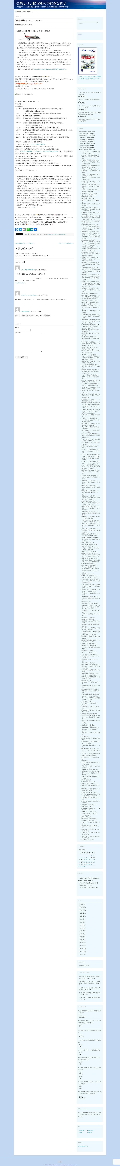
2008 (83, 948)
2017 (82, 922)
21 (86, 862)
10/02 (80, 1096)
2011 (83, 940)
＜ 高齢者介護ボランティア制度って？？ (25, 243)
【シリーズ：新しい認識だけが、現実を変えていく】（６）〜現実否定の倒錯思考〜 (91, 395)
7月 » (83, 866)
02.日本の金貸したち (85, 133)
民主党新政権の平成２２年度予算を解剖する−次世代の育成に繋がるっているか (91, 477)
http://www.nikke (20, 283)
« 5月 (79, 866)
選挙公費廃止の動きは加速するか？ (91, 788)
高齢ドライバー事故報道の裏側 (90, 293)
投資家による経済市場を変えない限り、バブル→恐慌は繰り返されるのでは (91, 717)
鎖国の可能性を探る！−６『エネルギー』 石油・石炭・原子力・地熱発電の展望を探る (91, 581)
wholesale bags (25, 311)
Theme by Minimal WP (72, 1164)
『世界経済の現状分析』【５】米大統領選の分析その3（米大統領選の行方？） (91, 338)
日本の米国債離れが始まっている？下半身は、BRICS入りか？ (89, 1059)
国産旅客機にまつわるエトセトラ (90, 727)
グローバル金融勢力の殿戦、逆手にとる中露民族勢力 (89, 1068)
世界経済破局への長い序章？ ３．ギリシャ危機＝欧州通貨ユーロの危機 (91, 525)
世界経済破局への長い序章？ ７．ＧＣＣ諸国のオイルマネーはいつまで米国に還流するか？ (91, 497)
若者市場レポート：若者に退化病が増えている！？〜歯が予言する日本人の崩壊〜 (91, 773)
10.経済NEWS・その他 (53, 234)
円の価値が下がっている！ (88, 198)
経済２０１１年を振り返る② (89, 354)
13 (84, 860)
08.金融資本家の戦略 (85, 145)
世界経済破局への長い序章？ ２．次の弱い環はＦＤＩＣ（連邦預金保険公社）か (91, 530)
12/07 (80, 1052)
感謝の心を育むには (84, 965)
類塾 (81, 1132)
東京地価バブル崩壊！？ (88, 650)
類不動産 (90, 1130)
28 (86, 864)
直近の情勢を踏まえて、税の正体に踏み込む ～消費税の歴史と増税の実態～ (91, 186)
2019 (83, 916)
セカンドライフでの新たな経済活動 (91, 753)
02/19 (80, 1025)
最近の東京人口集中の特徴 (88, 617)
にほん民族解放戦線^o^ (28, 269)
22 (89, 862)
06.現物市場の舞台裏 (85, 141)
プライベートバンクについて (89, 652)
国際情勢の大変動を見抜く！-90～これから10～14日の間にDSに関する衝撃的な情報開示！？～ (91, 253)
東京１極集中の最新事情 (88, 619)
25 (79, 864)
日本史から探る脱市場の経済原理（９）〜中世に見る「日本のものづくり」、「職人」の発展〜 (91, 326)
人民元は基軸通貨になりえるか (90, 207)
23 (91, 862)
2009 (83, 945)
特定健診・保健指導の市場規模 (90, 713)
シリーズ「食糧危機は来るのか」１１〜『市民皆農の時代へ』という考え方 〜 (91, 366)
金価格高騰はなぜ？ (87, 196)
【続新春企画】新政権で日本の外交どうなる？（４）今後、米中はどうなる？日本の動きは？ (91, 321)
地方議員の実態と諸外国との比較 (90, 689)
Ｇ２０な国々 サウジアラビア (90, 551)
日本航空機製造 (40, 144)
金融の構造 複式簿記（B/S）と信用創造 (89, 119)
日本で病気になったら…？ (88, 781)
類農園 (90, 1132)
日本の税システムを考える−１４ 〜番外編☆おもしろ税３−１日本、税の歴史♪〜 (90, 420)
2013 (83, 934)
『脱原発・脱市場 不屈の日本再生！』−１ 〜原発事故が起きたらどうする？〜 (90, 371)
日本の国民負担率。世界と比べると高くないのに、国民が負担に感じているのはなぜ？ (91, 162)
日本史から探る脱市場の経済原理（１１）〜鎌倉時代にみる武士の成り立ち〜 (91, 316)
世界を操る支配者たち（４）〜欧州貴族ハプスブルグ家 (89, 1012)
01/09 (80, 1035)
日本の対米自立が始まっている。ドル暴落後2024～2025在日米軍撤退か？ (89, 1021)
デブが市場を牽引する (87, 724)
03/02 (80, 1015)
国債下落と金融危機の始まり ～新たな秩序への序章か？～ (89, 1083)
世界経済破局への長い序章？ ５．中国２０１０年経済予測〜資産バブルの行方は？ (91, 508)
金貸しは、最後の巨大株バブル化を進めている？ (90, 100)
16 (91, 860)
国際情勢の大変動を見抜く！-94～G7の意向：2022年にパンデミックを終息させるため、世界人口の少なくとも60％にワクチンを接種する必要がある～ (91, 235)
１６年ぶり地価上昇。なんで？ (90, 792)
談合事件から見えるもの (88, 839)
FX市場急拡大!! (85, 736)
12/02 (80, 1062)
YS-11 (32, 144)
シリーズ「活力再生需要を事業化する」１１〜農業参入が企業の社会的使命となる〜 (91, 435)
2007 (83, 951)
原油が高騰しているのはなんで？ (90, 300)
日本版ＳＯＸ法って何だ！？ (89, 804)
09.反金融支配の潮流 (85, 147)
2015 (82, 928)
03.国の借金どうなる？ (86, 135)
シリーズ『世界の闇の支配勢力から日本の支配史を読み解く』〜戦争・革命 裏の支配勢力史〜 (91, 357)
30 (91, 864)
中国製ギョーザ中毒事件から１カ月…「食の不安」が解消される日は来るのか (91, 647)
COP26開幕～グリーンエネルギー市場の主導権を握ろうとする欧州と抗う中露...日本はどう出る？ (91, 217)
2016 (82, 925)
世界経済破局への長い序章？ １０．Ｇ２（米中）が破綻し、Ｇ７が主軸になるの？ (91, 482)
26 (81, 864)
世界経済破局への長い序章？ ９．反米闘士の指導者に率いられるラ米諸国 (91, 487)
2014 (82, 931)
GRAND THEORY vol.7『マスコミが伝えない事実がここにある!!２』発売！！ (90, 570)
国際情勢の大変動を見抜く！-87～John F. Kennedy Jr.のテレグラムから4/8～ (91, 264)
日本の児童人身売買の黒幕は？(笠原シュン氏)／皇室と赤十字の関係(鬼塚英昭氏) (90, 1092)
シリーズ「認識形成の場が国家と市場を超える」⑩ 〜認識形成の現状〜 (91, 376)
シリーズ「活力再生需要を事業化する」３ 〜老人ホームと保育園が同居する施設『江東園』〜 (91, 466)
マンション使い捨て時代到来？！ (90, 818)
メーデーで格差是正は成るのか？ (90, 769)
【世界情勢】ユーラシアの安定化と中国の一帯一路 (90, 93)
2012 (83, 937)
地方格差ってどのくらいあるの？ (90, 603)
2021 (83, 910)
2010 (83, 942)
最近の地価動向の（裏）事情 (89, 635)
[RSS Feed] (60, 1161)
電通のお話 (84, 760)
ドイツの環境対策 (86, 806)
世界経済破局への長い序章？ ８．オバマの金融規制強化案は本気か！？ (91, 492)
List (26, 234)
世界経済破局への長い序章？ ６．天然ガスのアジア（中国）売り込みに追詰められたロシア (91, 503)
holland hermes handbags (28, 295)
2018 (82, 919)
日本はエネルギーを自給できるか (90, 169)
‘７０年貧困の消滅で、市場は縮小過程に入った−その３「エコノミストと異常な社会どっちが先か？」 (91, 411)
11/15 (80, 1076)
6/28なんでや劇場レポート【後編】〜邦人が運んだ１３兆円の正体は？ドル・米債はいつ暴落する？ (91, 555)
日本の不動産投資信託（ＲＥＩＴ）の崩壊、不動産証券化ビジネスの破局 (91, 598)
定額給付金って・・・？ (88, 574)
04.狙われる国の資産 (85, 137)
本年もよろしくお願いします (89, 811)
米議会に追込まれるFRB (88, 542)
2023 (82, 904)
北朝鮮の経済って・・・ (88, 817)
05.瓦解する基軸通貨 (85, 139)
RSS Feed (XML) (83, 1146)
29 (89, 864)
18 (79, 862)
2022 (83, 907)
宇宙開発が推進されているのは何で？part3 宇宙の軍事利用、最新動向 (90, 113)
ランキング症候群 (86, 780)
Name (17, 327)
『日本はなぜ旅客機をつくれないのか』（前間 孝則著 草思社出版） (39, 151)
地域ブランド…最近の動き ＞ (66, 243)
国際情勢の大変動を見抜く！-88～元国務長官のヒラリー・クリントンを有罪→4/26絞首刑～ (91, 259)
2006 (82, 954)
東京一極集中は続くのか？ (88, 663)
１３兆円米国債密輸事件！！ (89, 563)
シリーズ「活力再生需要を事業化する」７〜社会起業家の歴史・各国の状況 (91, 451)
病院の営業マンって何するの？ (90, 703)
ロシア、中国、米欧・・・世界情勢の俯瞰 (89, 997)
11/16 (80, 1072)
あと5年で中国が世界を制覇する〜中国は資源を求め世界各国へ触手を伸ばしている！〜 (91, 539)
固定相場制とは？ (86, 601)
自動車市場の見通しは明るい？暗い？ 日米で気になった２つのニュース (91, 750)
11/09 (80, 1086)
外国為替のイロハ (86, 680)
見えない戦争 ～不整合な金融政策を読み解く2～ (89, 1041)
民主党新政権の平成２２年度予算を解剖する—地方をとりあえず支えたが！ (91, 472)
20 (84, 862)
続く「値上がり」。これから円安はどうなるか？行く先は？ (90, 106)
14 (86, 860)
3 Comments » (62, 234)
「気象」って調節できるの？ (89, 643)
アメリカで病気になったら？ (89, 783)
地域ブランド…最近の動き (88, 725)
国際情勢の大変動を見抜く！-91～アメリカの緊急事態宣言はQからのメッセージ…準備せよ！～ (91, 248)
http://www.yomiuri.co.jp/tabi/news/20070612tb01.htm (50, 69)
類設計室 (82, 1130)
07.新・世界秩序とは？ (86, 143)
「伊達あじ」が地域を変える (89, 654)
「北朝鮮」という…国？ (88, 820)
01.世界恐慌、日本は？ (86, 131)
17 (94, 860)
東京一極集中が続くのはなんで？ (90, 664)
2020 (83, 913)
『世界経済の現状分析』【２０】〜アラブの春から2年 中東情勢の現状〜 (91, 307)
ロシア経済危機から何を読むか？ (90, 298)
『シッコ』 (84, 705)
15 (89, 860)
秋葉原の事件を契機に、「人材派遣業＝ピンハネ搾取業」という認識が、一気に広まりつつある (91, 607)
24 (94, 862)
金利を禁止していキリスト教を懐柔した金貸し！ (89, 1031)
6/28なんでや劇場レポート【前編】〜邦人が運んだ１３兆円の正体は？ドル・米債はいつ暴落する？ (91, 560)
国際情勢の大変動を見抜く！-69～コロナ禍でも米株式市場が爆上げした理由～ (91, 290)
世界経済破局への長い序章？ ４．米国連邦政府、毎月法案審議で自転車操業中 (91, 513)
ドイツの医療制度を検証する (89, 755)
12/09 (80, 1044)
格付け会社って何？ (87, 701)
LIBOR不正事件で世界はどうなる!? (91, 342)
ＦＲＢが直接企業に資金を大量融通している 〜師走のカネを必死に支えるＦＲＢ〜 (91, 586)
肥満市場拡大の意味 (87, 790)
